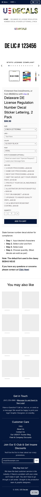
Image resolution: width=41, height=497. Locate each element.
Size (5, 126)
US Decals (24, 490)
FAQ (20, 426)
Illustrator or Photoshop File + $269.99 (20, 190)
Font (6, 148)
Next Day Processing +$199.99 (20, 174)
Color (6, 140)
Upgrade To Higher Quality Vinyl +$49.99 (18, 199)
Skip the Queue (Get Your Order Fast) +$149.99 (20, 179)
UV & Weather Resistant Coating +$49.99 (16, 205)
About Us (20, 429)
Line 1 (6, 133)
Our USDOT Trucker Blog (21, 435)
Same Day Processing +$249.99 (20, 171)
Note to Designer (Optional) (14, 155)
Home (6, 19)
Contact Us (20, 432)
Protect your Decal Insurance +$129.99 (20, 184)
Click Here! (24, 270)
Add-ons (7, 165)
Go (36, 461)
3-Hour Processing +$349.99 (19, 168)
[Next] (38, 65)
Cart (36, 2)
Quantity (7, 210)
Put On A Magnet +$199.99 (17, 194)
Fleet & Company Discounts (21, 437)
